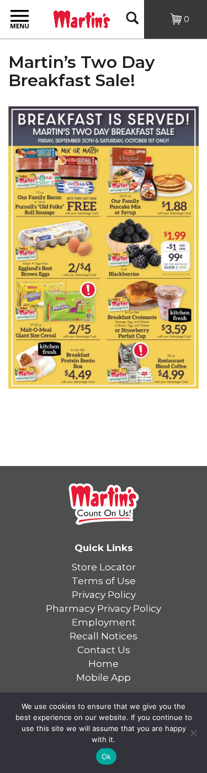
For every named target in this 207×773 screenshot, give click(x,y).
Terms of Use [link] (104, 580)
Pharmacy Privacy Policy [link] (103, 608)
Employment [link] (104, 622)
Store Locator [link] (104, 567)
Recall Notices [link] (103, 636)
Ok (107, 756)
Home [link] (103, 663)
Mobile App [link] (103, 677)
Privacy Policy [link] (104, 594)
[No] (193, 732)
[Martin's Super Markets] (81, 18)
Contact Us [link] (103, 649)
